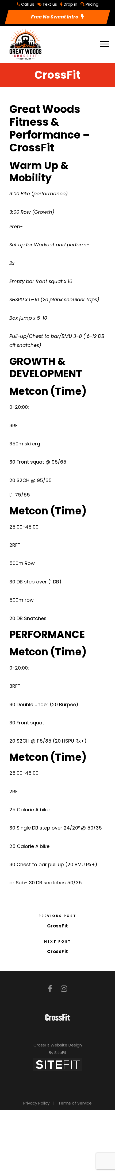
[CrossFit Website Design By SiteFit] (57, 1064)
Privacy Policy (36, 1103)
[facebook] (50, 989)
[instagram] (64, 989)
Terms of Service (75, 1103)
